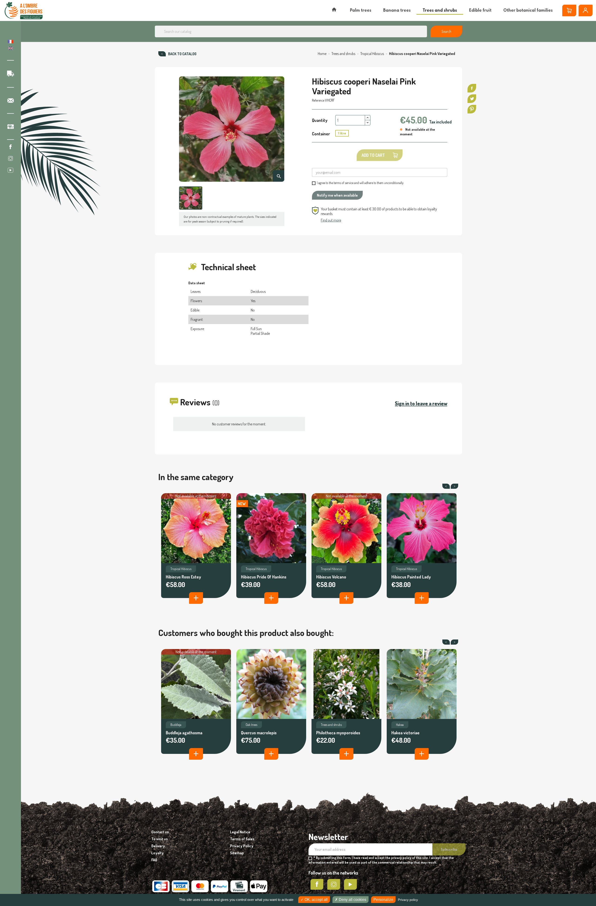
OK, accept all (316, 900)
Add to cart (373, 155)
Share (471, 88)
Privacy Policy (241, 846)
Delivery (158, 846)
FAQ (154, 860)
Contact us (160, 832)
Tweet (471, 98)
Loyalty (157, 853)
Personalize (383, 900)
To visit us (159, 839)
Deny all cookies (352, 900)
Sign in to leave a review (421, 403)
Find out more (331, 220)
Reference (318, 100)
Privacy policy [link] (408, 900)
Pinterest (471, 109)
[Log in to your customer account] (586, 10)
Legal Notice (240, 832)
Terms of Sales (242, 839)
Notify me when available (337, 195)
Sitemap (237, 853)
